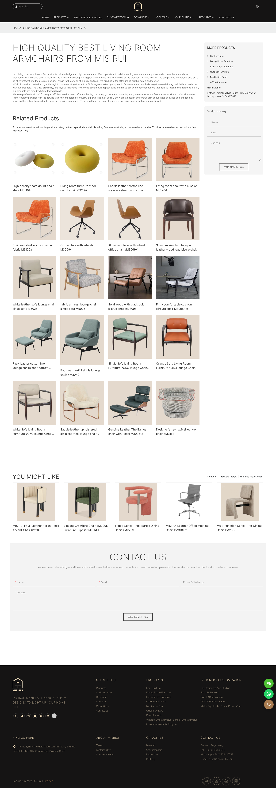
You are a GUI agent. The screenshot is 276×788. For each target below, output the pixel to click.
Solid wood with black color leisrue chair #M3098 (127, 306)
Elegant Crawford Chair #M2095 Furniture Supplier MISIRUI (86, 528)
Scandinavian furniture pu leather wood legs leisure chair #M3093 (176, 248)
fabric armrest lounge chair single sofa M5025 (78, 306)
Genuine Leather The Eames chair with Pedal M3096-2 (127, 431)
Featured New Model (251, 476)
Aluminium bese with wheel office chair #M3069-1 (126, 247)
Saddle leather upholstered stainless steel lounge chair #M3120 (78, 432)
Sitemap (48, 781)
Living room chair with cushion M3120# (177, 188)
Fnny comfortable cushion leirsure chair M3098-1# (174, 306)
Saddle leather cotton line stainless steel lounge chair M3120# (126, 188)
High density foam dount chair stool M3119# (33, 188)
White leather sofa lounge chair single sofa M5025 (34, 306)
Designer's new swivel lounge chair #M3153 (176, 431)
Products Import (228, 476)
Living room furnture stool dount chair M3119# (78, 188)
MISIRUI (17, 27)
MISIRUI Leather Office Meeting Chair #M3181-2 (187, 528)
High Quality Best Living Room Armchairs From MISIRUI (56, 27)
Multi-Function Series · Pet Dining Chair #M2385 (239, 528)
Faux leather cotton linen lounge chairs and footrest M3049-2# (30, 366)
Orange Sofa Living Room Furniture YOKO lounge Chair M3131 (175, 366)
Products (211, 476)
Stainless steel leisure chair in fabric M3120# (32, 247)
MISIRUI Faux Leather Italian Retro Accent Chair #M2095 (36, 528)
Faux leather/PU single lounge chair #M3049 (80, 372)
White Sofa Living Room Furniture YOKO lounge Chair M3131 (32, 432)
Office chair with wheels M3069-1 (76, 247)
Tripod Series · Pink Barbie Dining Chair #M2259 (137, 528)
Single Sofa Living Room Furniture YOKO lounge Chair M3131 (127, 366)
